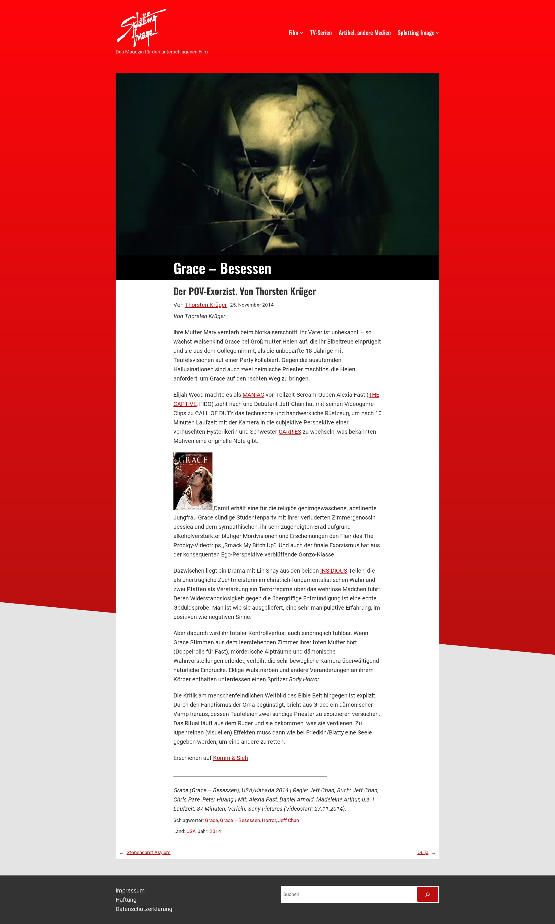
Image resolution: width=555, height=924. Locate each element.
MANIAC (253, 394)
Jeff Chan (288, 820)
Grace (211, 820)
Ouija (422, 852)
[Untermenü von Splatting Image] (437, 32)
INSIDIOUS (333, 570)
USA (191, 831)
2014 (215, 831)
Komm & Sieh (230, 757)
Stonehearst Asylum (149, 852)
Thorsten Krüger (206, 304)
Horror (269, 820)
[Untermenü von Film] (301, 32)
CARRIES (290, 431)
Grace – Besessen (240, 820)
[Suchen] (427, 894)
